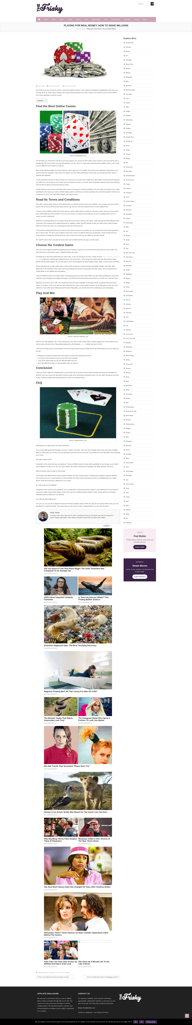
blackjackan (52, 972)
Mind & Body (130, 355)
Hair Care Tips (130, 252)
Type (127, 501)
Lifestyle (128, 330)
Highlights (129, 274)
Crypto (128, 150)
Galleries (128, 210)
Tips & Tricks (130, 484)
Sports (128, 450)
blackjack (45, 972)
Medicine (129, 351)
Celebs (70, 19)
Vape (127, 505)
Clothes (128, 128)
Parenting (127, 19)
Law (127, 317)
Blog (127, 81)
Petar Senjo (41, 86)
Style (105, 19)
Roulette (67, 972)
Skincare (128, 445)
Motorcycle (129, 364)
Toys (127, 492)
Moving (128, 372)
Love (86, 19)
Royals (136, 19)
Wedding (128, 522)
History (128, 278)
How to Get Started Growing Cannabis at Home (54, 977)
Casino (57, 86)
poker (83, 344)
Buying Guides (130, 90)
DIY (127, 163)
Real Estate (129, 415)
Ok (135, 1022)
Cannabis (129, 94)
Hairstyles (129, 265)
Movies (78, 19)
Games (128, 218)
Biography (129, 77)
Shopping (129, 441)
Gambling (129, 214)
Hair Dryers (129, 257)
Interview (129, 312)
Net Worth (129, 385)
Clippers (128, 124)
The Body (129, 475)
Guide (128, 240)
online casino (60, 972)
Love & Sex (129, 334)
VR (127, 518)
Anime (128, 51)
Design (128, 158)
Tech (127, 467)
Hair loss (128, 261)
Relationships (96, 19)
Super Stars (129, 462)
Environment (130, 180)
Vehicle (128, 510)
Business (129, 85)
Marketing (129, 347)
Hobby (128, 282)
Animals (128, 47)
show (44, 100)
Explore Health (139, 547)
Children (128, 115)
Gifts (127, 227)
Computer (129, 133)
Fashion (128, 188)
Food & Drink (130, 201)
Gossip (128, 235)
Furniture (129, 205)
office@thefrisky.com (89, 1008)
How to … (129, 300)
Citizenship (129, 120)
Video (127, 514)
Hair (127, 248)
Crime (128, 145)
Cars (127, 98)
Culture (128, 154)
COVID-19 (129, 141)
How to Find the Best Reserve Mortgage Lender (102, 977)
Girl (127, 231)
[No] (189, 1022)
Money (128, 360)
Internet (128, 308)
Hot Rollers (129, 295)
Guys (127, 244)
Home (46, 19)
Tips (127, 480)
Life (127, 325)
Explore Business (139, 576)
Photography (130, 407)
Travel (144, 19)
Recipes (128, 420)
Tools (127, 488)
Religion (128, 428)
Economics (129, 167)
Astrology (129, 60)
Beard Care (129, 64)
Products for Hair (131, 411)
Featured (129, 193)
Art (127, 55)
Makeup (128, 342)
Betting (128, 73)
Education (129, 171)
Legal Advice (130, 321)
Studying (128, 454)
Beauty (128, 68)
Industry (128, 304)
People (128, 398)
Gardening (129, 222)
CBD (127, 107)
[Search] (152, 4)
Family (128, 184)
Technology (129, 471)
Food (127, 197)
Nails (127, 381)
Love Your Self (130, 338)
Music (128, 377)
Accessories (129, 43)
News (54, 19)
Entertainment (115, 19)
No (141, 1022)
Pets (127, 402)
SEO (127, 437)
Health (62, 19)
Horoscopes (129, 291)
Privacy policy (151, 1022)
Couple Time (130, 137)
